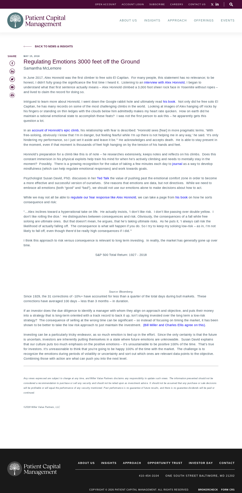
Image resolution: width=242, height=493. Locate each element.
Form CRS (228, 489)
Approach (177, 20)
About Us (128, 20)
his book (169, 101)
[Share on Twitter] (12, 79)
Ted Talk (103, 178)
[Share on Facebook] (12, 63)
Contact (227, 462)
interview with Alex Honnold (164, 82)
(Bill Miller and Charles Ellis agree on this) (174, 325)
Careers (176, 4)
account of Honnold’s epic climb (55, 130)
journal (177, 164)
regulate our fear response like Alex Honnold (103, 197)
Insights (152, 20)
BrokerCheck (208, 489)
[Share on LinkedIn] (12, 71)
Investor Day (201, 462)
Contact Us (197, 4)
